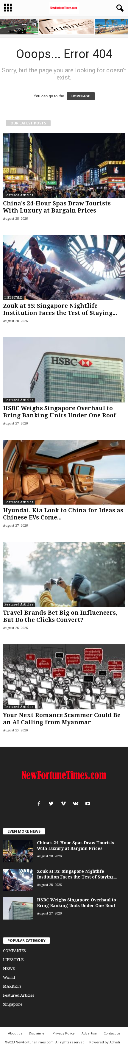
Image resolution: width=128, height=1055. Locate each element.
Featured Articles (18, 195)
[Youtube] (88, 804)
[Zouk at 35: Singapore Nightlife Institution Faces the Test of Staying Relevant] (64, 267)
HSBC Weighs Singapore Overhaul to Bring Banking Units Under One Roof (59, 412)
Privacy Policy (64, 1033)
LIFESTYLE (13, 297)
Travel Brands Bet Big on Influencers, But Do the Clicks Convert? (60, 616)
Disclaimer (37, 1033)
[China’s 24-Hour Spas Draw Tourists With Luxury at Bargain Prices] (64, 165)
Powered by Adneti (104, 1042)
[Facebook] (40, 804)
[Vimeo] (65, 804)
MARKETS (12, 986)
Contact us (112, 1033)
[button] (118, 8)
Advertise (89, 1033)
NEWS (9, 968)
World (9, 977)
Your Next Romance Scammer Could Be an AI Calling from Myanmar (62, 719)
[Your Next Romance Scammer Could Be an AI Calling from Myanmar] (64, 676)
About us (15, 1033)
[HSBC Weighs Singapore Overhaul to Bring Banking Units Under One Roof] (64, 369)
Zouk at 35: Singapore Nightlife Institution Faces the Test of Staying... (60, 309)
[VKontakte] (77, 804)
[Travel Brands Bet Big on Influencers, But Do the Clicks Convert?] (64, 574)
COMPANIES (14, 950)
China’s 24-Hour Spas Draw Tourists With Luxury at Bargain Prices (57, 207)
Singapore (12, 1004)
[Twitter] (52, 804)
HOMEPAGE (80, 96)
